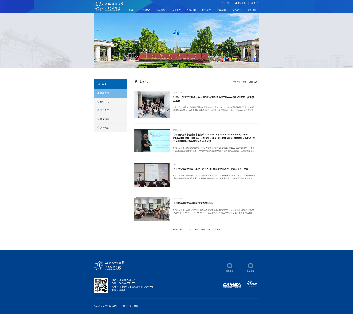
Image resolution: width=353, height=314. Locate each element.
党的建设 (161, 10)
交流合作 (236, 10)
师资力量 (191, 10)
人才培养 (176, 10)
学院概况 (146, 10)
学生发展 (221, 10)
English (242, 3)
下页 (196, 229)
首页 (226, 3)
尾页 (203, 229)
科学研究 (206, 10)
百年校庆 (251, 10)
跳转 (218, 229)
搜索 (253, 3)
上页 (189, 229)
